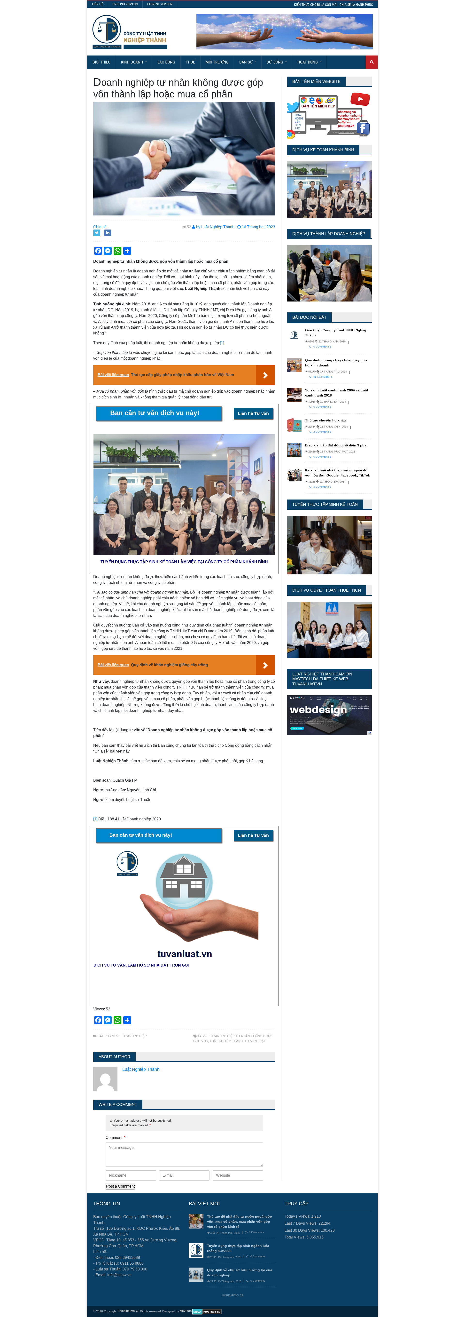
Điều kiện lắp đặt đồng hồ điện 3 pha (335, 445)
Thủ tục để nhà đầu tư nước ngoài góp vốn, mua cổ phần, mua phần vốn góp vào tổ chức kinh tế (239, 1221)
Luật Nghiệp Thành (226, 1041)
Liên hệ (97, 4)
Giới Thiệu (101, 62)
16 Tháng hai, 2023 (258, 227)
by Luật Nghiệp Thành (214, 227)
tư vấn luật (255, 1041)
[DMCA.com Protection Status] (207, 1311)
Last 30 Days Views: (303, 1230)
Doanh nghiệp (135, 1036)
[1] (222, 343)
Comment (115, 1137)
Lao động (166, 62)
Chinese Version (159, 4)
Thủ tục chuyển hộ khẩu (325, 420)
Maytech (186, 1311)
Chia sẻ (100, 227)
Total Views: (295, 1237)
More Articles (232, 1295)
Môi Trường (217, 62)
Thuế (190, 62)
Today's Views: (298, 1216)
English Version (125, 4)
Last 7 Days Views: (301, 1223)
